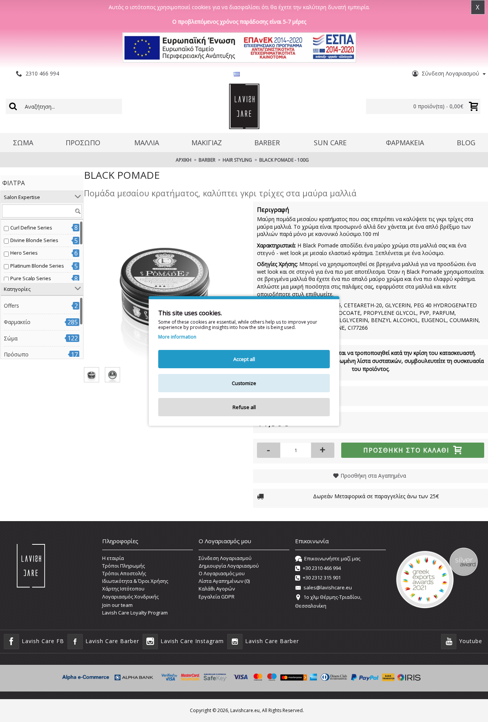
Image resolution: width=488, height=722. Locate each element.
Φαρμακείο (17, 322)
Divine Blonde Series (34, 240)
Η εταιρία (113, 558)
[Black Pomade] (165, 282)
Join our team (117, 605)
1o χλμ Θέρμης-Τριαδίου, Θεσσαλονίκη (328, 601)
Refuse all (244, 407)
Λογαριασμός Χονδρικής (130, 596)
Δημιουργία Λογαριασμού (229, 565)
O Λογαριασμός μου (222, 573)
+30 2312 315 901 (322, 577)
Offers (11, 305)
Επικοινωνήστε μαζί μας (332, 558)
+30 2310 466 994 (322, 568)
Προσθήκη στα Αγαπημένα (373, 475)
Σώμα (11, 338)
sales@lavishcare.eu (327, 587)
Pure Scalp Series (30, 278)
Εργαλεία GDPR (216, 596)
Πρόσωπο (16, 354)
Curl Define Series (31, 227)
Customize (244, 383)
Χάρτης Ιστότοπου (123, 588)
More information (177, 337)
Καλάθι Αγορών (217, 588)
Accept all (244, 359)
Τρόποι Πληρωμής (123, 565)
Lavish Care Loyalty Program (135, 612)
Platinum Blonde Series (37, 265)
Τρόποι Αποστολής (124, 573)
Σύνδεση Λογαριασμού (225, 558)
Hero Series (24, 252)
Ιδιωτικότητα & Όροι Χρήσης (135, 581)
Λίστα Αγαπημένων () (224, 581)
